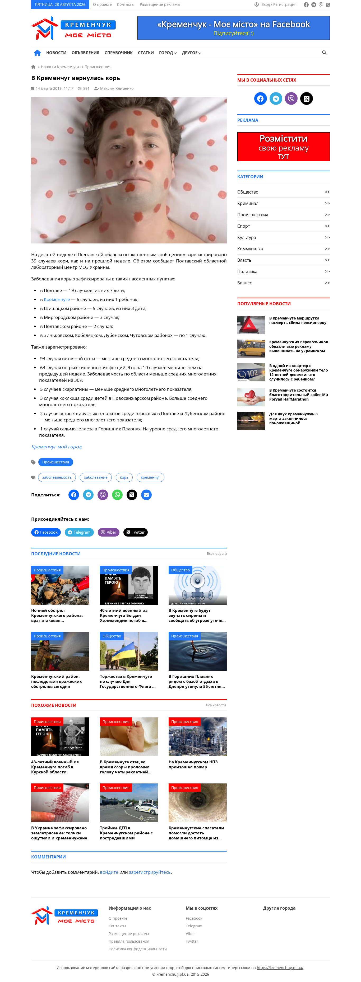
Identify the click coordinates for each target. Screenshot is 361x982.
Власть (283, 260)
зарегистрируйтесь (150, 872)
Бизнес (283, 283)
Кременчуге (57, 299)
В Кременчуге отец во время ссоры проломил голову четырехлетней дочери (125, 766)
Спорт (283, 226)
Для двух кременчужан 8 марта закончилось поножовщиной (293, 418)
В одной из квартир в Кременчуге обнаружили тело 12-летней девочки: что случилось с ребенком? (298, 372)
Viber (190, 933)
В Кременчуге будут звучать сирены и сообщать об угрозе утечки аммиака (197, 615)
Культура (283, 237)
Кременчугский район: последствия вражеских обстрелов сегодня (56, 681)
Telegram (194, 925)
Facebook (194, 918)
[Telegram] (88, 495)
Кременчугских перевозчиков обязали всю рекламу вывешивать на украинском (298, 346)
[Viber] (103, 495)
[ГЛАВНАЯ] (37, 53)
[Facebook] (73, 495)
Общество (180, 569)
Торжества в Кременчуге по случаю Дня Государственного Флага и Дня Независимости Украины (127, 681)
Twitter (192, 941)
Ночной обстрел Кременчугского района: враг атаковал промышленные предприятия (57, 615)
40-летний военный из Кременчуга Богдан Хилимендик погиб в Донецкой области (123, 615)
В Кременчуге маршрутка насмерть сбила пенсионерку (297, 320)
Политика (283, 271)
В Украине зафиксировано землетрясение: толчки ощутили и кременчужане (59, 832)
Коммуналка (283, 249)
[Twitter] (132, 495)
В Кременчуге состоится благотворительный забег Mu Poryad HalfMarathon (298, 394)
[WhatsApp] (117, 495)
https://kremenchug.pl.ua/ (280, 967)
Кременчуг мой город (56, 446)
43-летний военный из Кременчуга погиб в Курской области (55, 766)
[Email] (146, 495)
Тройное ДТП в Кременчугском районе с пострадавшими (126, 832)
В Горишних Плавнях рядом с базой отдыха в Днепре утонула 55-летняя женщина (196, 681)
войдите (109, 872)
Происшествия (55, 461)
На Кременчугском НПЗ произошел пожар (193, 764)
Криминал (283, 203)
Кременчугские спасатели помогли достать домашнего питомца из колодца (196, 832)
